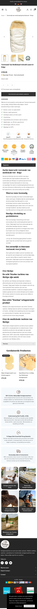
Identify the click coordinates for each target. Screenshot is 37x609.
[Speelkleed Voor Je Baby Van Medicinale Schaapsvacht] (27, 362)
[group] (18, 36)
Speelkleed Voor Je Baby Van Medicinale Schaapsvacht (26, 375)
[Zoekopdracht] (6, 10)
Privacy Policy (18, 606)
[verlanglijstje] (31, 10)
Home (2, 15)
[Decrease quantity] (3, 85)
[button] (33, 37)
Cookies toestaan (29, 606)
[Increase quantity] (12, 85)
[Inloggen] (27, 10)
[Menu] (2, 10)
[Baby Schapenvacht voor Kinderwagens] (9, 362)
